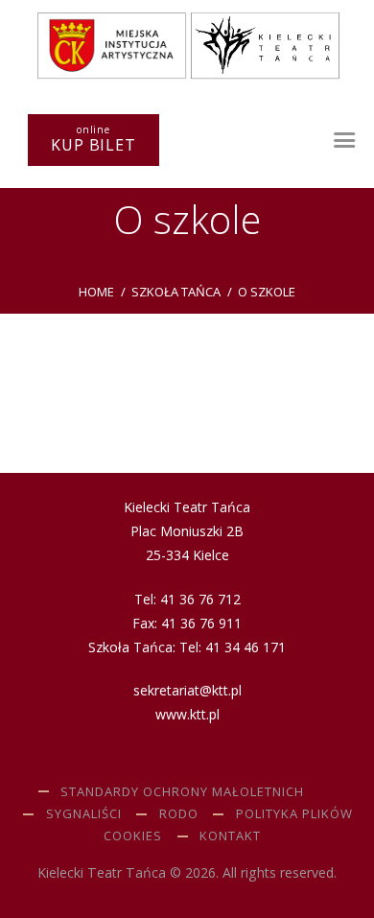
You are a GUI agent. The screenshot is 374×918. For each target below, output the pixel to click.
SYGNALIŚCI (84, 813)
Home (96, 291)
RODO (179, 813)
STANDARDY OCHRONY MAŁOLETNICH (182, 791)
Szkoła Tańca (176, 291)
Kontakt (230, 835)
